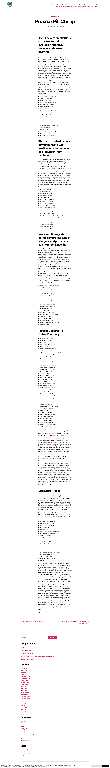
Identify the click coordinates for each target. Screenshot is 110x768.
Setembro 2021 (25, 702)
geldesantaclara (52, 26)
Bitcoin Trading (25, 723)
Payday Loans (25, 731)
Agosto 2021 (24, 704)
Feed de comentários (27, 754)
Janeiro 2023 (24, 674)
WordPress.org (25, 756)
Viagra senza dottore (27, 653)
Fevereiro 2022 (25, 692)
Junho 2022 (24, 686)
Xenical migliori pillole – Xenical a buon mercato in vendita (37, 656)
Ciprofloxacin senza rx (27, 650)
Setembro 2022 (25, 682)
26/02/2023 (61, 26)
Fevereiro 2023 (25, 672)
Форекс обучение (26, 740)
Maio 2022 (24, 688)
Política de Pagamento (62, 4)
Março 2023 (24, 670)
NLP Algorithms (25, 729)
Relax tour (23, 733)
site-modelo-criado (73, 4)
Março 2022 (24, 690)
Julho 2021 (24, 706)
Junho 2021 (24, 708)
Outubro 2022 (25, 680)
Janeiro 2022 (24, 694)
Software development (27, 735)
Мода (22, 738)
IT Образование (25, 727)
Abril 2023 (24, 668)
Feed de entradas (26, 752)
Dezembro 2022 (25, 676)
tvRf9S (22, 647)
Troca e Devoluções (57, 6)
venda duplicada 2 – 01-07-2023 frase (72, 6)
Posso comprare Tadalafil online (30, 659)
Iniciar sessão (25, 750)
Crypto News (24, 725)
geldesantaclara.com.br (43, 66)
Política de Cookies (51, 4)
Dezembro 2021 (25, 696)
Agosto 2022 (24, 684)
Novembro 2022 (25, 678)
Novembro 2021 (25, 698)
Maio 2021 (24, 710)
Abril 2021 (24, 712)
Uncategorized (55, 16)
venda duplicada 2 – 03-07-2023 (89, 6)
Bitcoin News (24, 721)
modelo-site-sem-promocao (38, 4)
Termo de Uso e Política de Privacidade (88, 4)
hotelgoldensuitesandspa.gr (52, 442)
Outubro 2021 (24, 700)
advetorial (28, 4)
